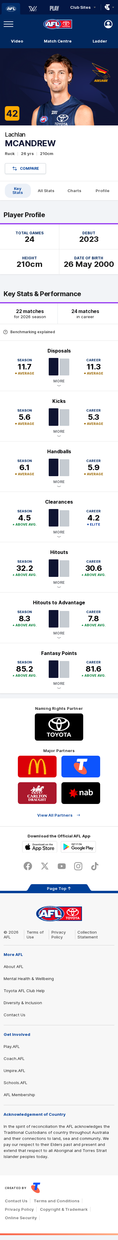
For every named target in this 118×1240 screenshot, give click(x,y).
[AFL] (11, 8)
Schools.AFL (15, 1082)
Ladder (100, 41)
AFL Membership (19, 1094)
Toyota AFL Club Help (24, 990)
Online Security (21, 1217)
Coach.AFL (14, 1058)
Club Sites (80, 7)
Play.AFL (12, 1046)
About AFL (13, 966)
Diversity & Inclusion (23, 1002)
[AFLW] (33, 8)
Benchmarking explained (32, 332)
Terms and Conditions (57, 1200)
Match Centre (58, 41)
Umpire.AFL (14, 1070)
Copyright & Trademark (64, 1209)
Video (17, 41)
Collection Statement (87, 934)
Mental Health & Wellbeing (29, 978)
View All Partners (55, 815)
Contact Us (14, 1014)
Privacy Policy (58, 934)
